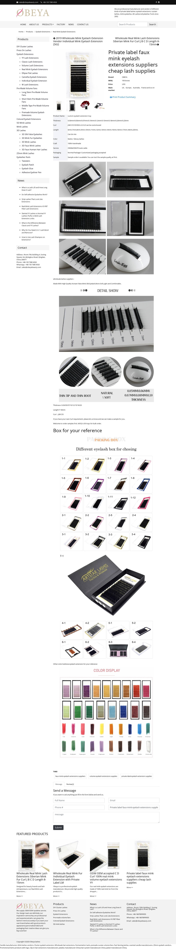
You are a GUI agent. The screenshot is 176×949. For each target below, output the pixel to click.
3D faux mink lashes (31, 145)
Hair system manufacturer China (93, 948)
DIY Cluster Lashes (25, 46)
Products (29, 31)
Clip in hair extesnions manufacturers (44, 948)
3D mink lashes (29, 142)
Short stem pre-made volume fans (35, 100)
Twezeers (26, 161)
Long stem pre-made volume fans (35, 93)
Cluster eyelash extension (44, 945)
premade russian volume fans (102, 945)
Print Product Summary (124, 97)
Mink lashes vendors (25, 945)
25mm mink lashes (25, 153)
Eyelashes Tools (23, 157)
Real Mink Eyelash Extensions (64, 31)
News (71, 24)
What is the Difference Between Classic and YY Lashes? (34, 224)
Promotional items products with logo (14, 948)
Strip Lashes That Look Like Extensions (105, 916)
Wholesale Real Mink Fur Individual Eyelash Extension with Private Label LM (67, 878)
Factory (61, 24)
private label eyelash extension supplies (136, 776)
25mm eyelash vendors (162, 945)
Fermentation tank (82, 945)
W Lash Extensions (30, 84)
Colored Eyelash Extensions (29, 119)
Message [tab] (58, 784)
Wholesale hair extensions (65, 945)
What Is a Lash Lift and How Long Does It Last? (105, 908)
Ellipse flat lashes (30, 73)
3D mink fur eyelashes (32, 138)
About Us (34, 24)
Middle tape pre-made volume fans (35, 107)
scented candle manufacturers (141, 945)
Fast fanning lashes (121, 945)
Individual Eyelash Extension (34, 80)
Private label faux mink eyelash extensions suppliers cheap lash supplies (140, 878)
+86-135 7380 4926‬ (50, 2)
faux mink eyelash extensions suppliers (70, 776)
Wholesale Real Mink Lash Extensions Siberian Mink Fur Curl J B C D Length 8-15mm (136, 41)
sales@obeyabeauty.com (28, 2)
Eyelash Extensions (43, 31)
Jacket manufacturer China (116, 948)
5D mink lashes (24, 122)
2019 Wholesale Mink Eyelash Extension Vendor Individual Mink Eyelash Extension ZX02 (78, 41)
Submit (58, 827)
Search (152, 24)
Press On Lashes (24, 50)
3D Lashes (21, 130)
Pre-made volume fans (27, 88)
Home (23, 24)
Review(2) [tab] (70, 784)
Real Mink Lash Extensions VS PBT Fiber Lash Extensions (35, 207)
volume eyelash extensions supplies (103, 776)
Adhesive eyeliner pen (31, 172)
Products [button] (47, 24)
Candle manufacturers (8, 945)
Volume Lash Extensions (32, 65)
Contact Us (82, 24)
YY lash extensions (30, 58)
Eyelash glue (27, 168)
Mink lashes (22, 126)
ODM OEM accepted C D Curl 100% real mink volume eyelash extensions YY (106, 878)
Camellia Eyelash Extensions (34, 77)
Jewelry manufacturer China (69, 948)
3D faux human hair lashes (34, 149)
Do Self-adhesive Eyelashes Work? (34, 194)
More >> (19, 896)
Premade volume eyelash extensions (33, 114)
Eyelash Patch (28, 164)
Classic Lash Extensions (32, 61)
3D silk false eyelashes (32, 134)
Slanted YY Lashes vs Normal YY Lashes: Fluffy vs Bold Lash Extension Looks (34, 216)
